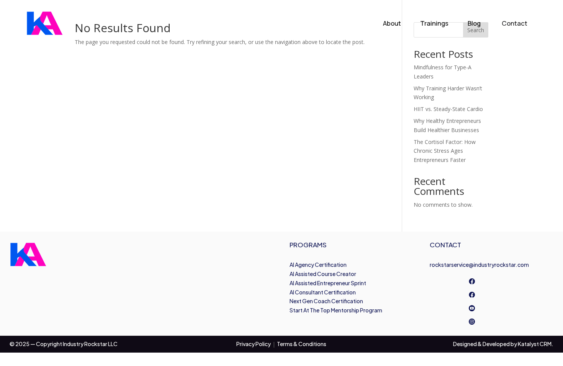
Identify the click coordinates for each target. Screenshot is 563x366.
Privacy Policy (253, 343)
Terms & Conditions (301, 343)
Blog (474, 23)
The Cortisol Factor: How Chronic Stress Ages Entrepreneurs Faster (445, 151)
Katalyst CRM (535, 343)
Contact (514, 23)
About (392, 23)
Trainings (434, 23)
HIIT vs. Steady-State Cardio (448, 109)
